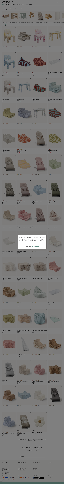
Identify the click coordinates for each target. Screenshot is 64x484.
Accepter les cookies (35, 246)
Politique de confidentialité (22, 242)
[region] (32, 242)
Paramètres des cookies (28, 246)
